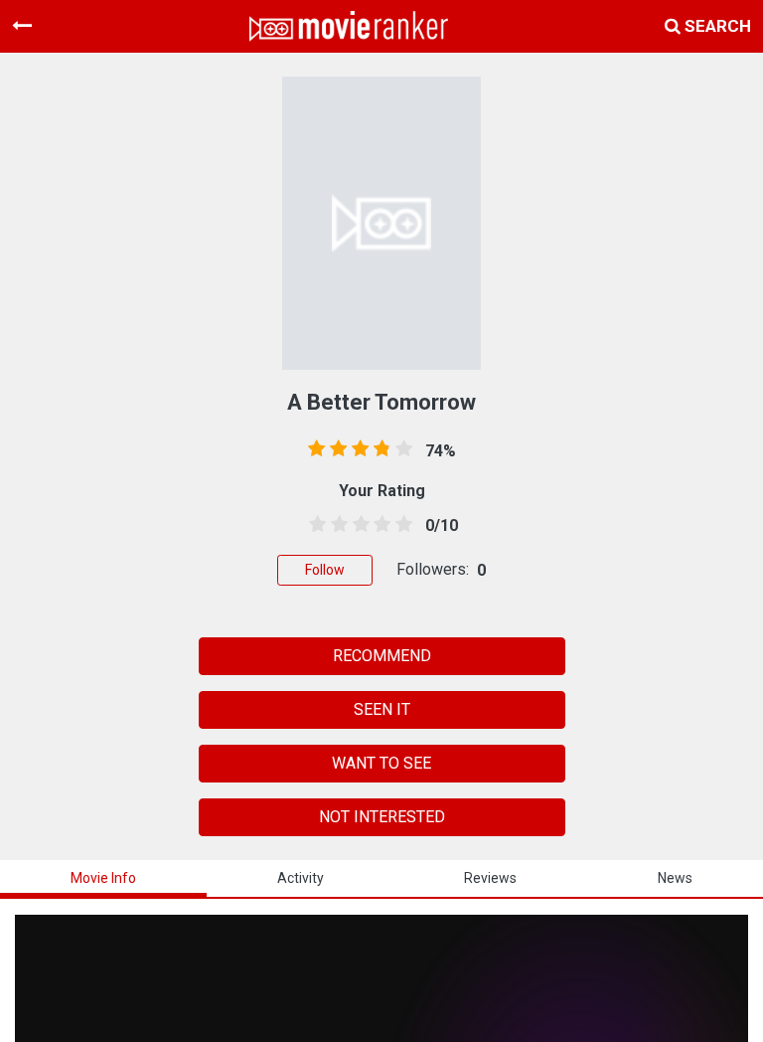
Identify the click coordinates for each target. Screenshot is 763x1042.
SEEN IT (382, 709)
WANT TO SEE (381, 763)
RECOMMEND (382, 655)
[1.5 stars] (336, 525)
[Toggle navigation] (22, 26)
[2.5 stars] (358, 525)
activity (300, 878)
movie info (103, 878)
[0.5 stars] (314, 525)
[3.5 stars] (378, 525)
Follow (325, 570)
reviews (490, 878)
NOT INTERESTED (382, 816)
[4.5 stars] (400, 525)
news (675, 878)
